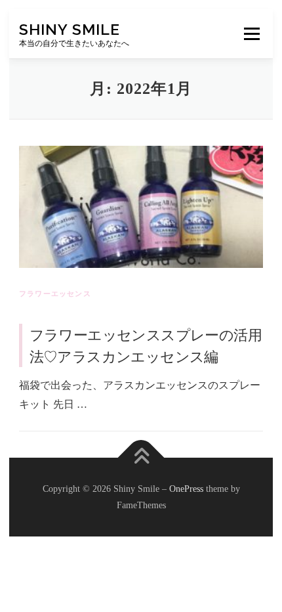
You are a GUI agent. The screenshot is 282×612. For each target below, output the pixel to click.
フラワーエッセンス (55, 293)
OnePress (186, 489)
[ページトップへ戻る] (141, 457)
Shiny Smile (69, 29)
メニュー (251, 33)
